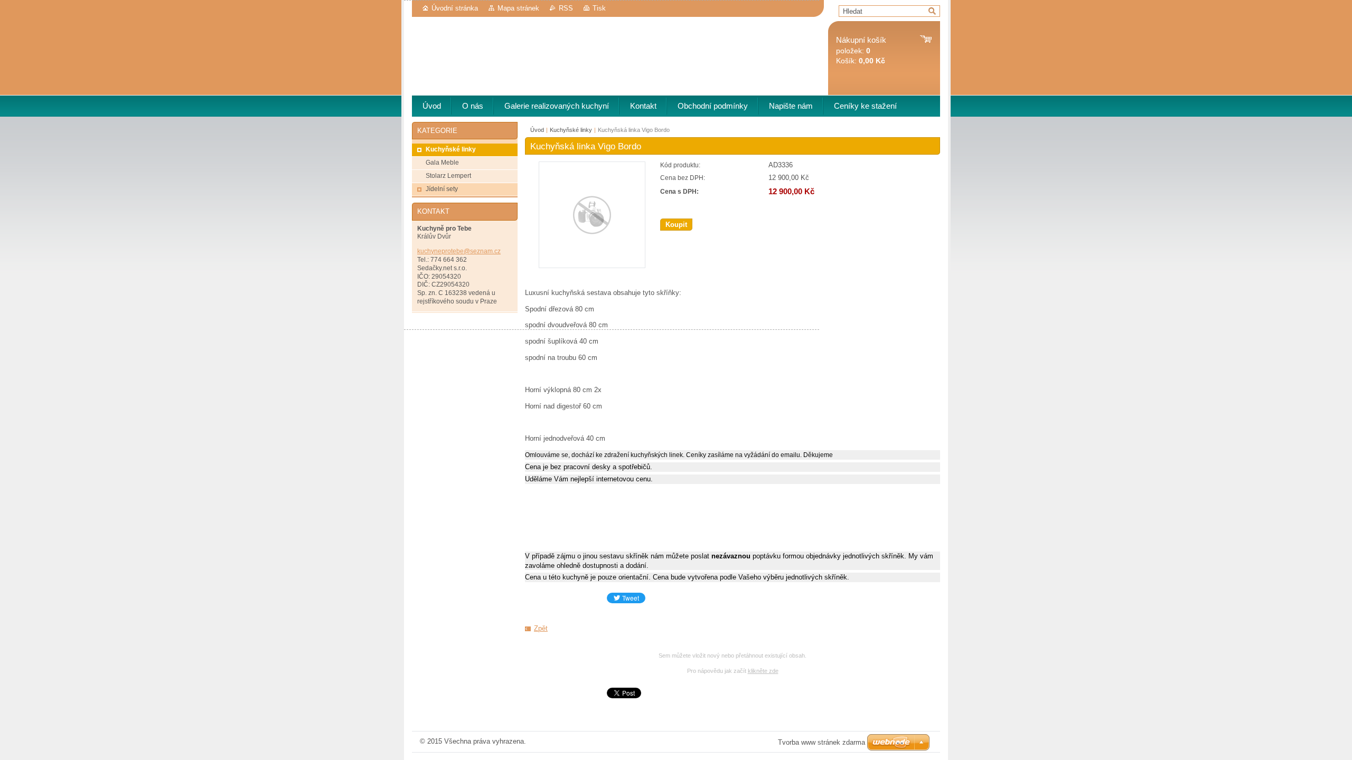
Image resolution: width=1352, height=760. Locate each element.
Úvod (537, 130)
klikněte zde (763, 671)
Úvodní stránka (454, 8)
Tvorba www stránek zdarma (821, 742)
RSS (566, 8)
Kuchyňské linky (571, 130)
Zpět (541, 628)
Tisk (599, 8)
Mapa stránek (518, 8)
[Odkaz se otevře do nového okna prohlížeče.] (592, 266)
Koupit (676, 225)
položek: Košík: (861, 50)
